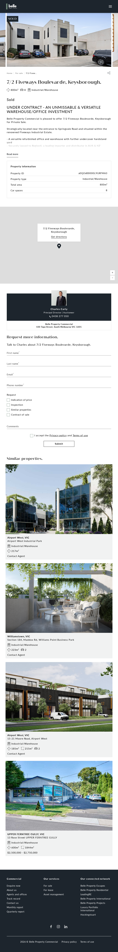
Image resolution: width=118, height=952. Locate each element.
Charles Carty (59, 309)
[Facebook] (51, 926)
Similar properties (21, 409)
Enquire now (13, 885)
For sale (19, 73)
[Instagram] (58, 926)
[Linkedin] (66, 926)
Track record (13, 898)
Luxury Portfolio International (89, 909)
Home (9, 73)
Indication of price (21, 399)
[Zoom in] (112, 272)
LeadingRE (86, 894)
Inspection (17, 404)
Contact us (13, 902)
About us (12, 890)
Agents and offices (17, 894)
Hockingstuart (88, 914)
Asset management (54, 894)
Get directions (59, 236)
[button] (59, 246)
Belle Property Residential (94, 890)
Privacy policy (58, 435)
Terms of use (80, 435)
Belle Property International (95, 898)
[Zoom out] (112, 277)
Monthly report (15, 907)
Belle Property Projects (93, 902)
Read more (12, 154)
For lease (48, 890)
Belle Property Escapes (93, 885)
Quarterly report (15, 911)
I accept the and (61, 435)
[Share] (108, 72)
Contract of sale (20, 414)
